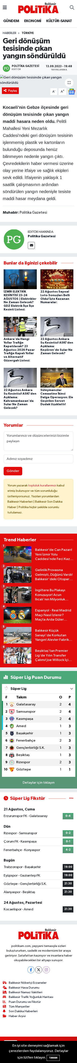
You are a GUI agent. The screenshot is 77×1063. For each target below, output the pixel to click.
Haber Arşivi (17, 1016)
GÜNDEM (11, 21)
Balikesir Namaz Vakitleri (25, 992)
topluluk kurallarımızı (42, 485)
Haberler (9, 33)
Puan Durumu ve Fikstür (25, 1001)
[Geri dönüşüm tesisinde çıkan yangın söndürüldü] (38, 80)
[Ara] (72, 8)
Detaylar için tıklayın (39, 782)
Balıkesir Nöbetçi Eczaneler (28, 982)
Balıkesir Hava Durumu (24, 987)
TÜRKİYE (28, 33)
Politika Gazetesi (41, 236)
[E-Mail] (31, 245)
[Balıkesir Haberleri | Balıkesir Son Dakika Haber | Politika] (38, 7)
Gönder (13, 471)
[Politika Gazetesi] (14, 239)
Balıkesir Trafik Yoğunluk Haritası (31, 997)
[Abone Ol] (71, 91)
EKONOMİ (32, 21)
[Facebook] (30, 969)
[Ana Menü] (5, 8)
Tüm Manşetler (19, 1006)
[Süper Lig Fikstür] (71, 798)
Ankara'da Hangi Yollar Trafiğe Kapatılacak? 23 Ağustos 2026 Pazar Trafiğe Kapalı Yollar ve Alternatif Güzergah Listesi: (19, 350)
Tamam (53, 1058)
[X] (38, 969)
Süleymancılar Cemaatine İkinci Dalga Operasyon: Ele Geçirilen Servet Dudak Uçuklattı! (56, 397)
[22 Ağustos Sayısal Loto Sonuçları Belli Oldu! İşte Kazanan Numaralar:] (57, 279)
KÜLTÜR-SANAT (59, 21)
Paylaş (12, 90)
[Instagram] (46, 969)
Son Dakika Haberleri (23, 1011)
